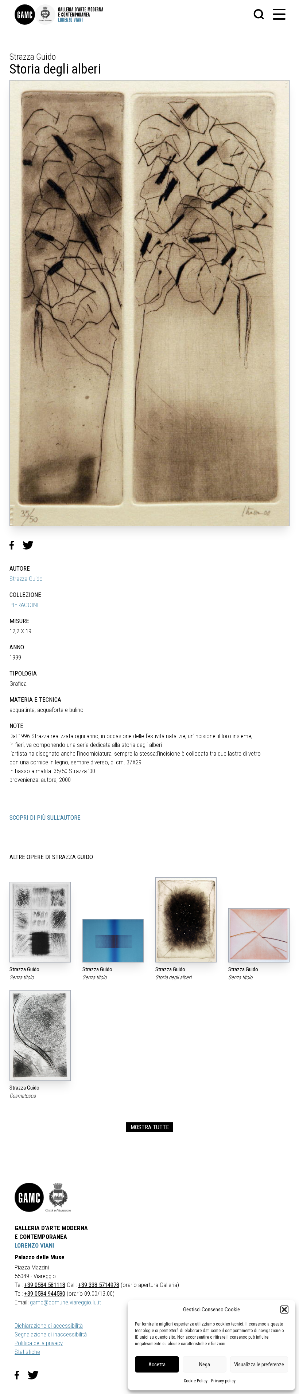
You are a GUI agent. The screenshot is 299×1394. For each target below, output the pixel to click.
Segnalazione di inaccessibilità (51, 1334)
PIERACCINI (24, 605)
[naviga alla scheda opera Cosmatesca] (40, 1035)
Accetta (157, 1364)
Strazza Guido (26, 578)
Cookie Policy (195, 1380)
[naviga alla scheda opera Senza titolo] (40, 922)
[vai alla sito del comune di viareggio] (58, 1197)
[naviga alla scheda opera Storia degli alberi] (186, 920)
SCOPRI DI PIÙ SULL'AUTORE (45, 817)
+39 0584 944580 (44, 1293)
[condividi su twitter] (31, 545)
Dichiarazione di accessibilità (49, 1325)
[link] (25, 14)
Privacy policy (223, 1380)
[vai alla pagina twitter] (36, 1375)
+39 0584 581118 (44, 1284)
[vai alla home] (29, 1197)
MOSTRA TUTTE (150, 1127)
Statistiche (27, 1351)
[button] (284, 1309)
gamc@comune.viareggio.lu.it (65, 1302)
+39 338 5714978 (98, 1284)
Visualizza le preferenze (259, 1364)
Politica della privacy (39, 1343)
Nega (204, 1364)
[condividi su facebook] (16, 545)
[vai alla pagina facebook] (21, 1375)
